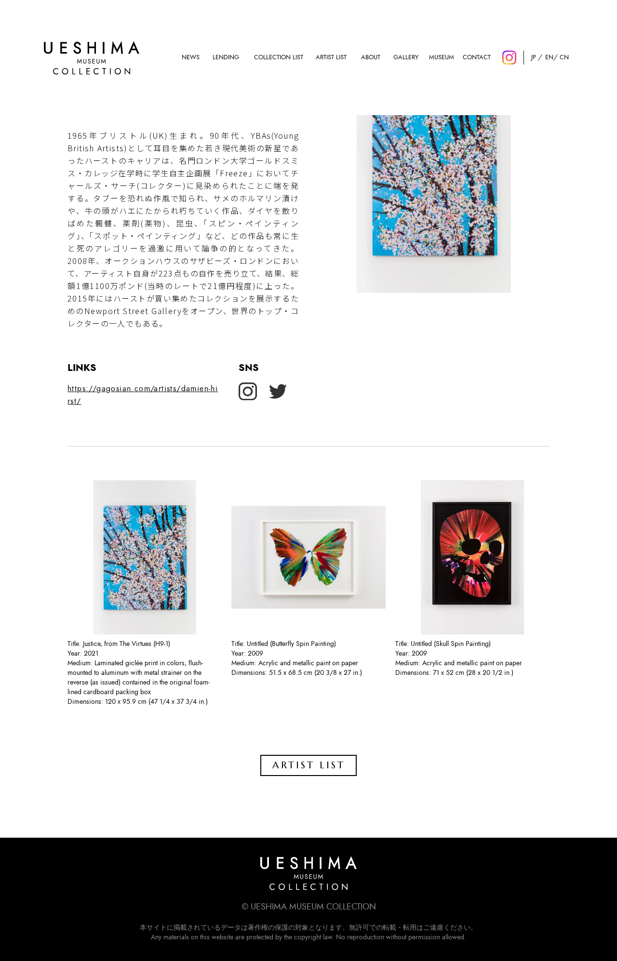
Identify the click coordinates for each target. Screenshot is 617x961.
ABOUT (370, 57)
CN (564, 57)
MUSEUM (441, 57)
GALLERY (405, 57)
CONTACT (477, 57)
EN (549, 57)
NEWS (191, 57)
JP (533, 57)
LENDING (226, 57)
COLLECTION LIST (278, 57)
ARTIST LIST (331, 57)
